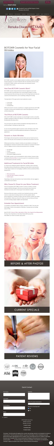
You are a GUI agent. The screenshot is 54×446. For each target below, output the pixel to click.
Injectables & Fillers (22, 212)
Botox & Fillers (14, 212)
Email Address (7, 405)
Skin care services (11, 173)
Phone (4, 411)
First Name (6, 391)
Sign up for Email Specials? (34, 406)
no (30, 410)
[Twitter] (9, 8)
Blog (42, 14)
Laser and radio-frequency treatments (15, 175)
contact (12, 439)
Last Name (6, 398)
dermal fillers (14, 158)
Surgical (24, 14)
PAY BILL (48, 2)
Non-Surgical (17, 14)
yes (30, 408)
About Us (11, 14)
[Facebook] (7, 8)
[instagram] (12, 8)
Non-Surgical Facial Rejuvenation (35, 212)
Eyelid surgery (10, 176)
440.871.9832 (12, 5)
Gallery (38, 14)
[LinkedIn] (15, 8)
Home (6, 14)
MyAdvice (40, 441)
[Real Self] (17, 8)
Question (30, 391)
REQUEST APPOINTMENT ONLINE (29, 2)
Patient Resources (31, 14)
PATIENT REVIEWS (8, 2)
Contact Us (46, 14)
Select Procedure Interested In (35, 401)
